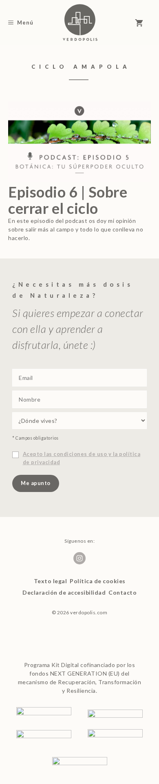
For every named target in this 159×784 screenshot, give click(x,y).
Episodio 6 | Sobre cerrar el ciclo (67, 200)
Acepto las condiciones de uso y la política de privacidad (82, 458)
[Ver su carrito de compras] (143, 22)
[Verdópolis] (80, 22)
